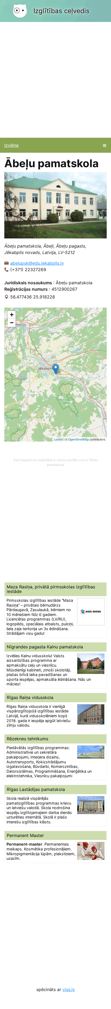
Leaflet (58, 439)
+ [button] (11, 314)
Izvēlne (11, 145)
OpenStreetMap (78, 439)
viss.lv (69, 989)
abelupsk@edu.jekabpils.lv (37, 263)
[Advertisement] (55, 80)
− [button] (11, 322)
